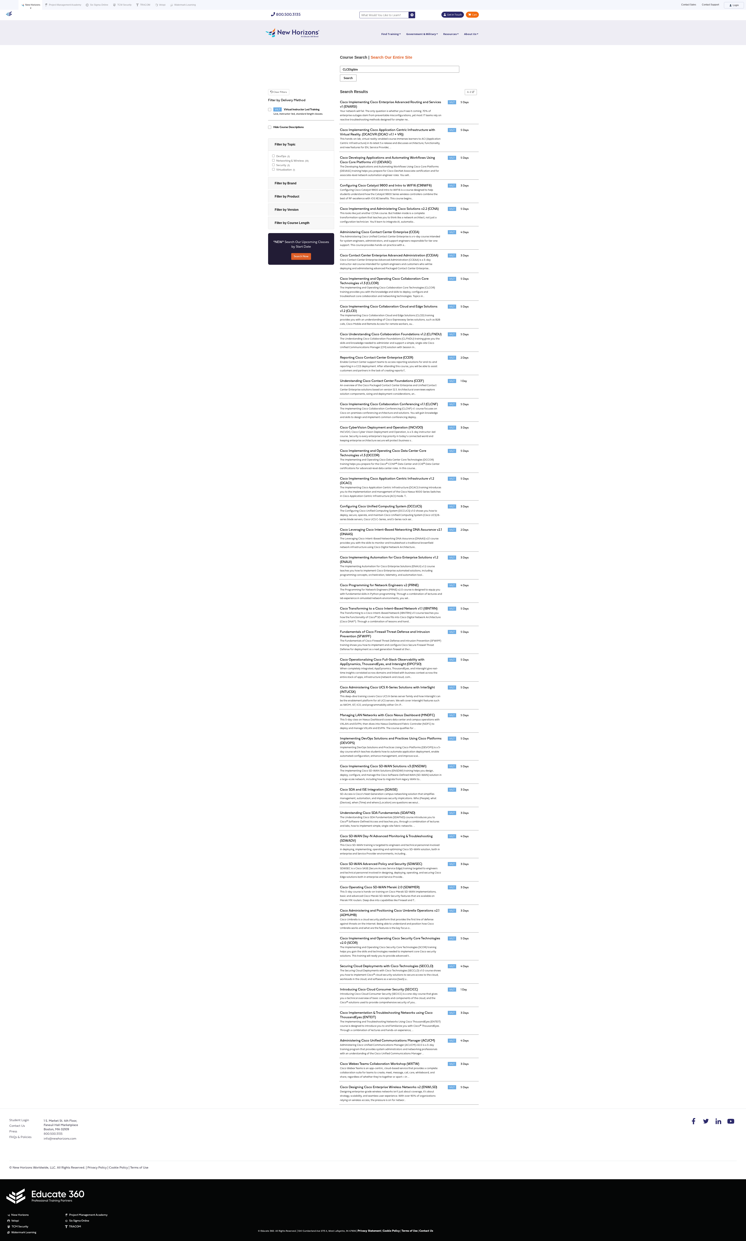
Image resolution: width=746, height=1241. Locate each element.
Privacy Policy (97, 1167)
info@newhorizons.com (60, 1138)
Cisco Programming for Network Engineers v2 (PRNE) (379, 585)
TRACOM (144, 4)
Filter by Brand (285, 183)
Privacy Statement (369, 1231)
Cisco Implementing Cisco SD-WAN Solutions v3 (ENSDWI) (383, 766)
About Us (470, 34)
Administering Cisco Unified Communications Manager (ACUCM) (387, 1040)
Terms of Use (139, 1167)
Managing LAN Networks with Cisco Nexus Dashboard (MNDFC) (387, 715)
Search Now (301, 256)
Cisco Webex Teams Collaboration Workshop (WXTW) (379, 1064)
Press (13, 1131)
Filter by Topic (285, 144)
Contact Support (710, 4)
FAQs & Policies (20, 1137)
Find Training (390, 34)
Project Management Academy (64, 4)
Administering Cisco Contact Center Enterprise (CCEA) (379, 232)
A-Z (469, 92)
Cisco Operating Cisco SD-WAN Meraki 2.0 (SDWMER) (380, 887)
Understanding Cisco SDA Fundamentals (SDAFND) (377, 813)
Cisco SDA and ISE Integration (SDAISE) (368, 789)
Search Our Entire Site (391, 57)
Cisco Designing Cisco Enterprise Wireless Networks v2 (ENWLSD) (388, 1087)
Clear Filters (280, 92)
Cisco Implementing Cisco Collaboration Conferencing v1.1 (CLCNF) (389, 404)
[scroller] (739, 1236)
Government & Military (421, 34)
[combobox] (384, 15)
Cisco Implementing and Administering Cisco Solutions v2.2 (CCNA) (389, 209)
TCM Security (124, 4)
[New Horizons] (292, 32)
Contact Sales (688, 4)
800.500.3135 (288, 15)
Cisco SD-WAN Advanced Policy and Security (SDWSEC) (381, 864)
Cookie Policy (118, 1167)
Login (735, 5)
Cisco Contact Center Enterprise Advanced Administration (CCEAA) (389, 255)
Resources (450, 34)
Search (348, 78)
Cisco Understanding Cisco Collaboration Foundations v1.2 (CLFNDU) (391, 334)
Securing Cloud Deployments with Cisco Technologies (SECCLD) (386, 966)
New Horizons (32, 4)
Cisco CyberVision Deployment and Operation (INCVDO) (381, 427)
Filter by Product (287, 196)
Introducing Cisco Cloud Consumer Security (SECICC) (379, 989)
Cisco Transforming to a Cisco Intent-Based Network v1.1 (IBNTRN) (388, 608)
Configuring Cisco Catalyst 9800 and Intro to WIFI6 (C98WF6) (386, 185)
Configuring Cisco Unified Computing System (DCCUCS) (381, 506)
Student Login (19, 1120)
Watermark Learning (185, 4)
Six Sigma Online (98, 4)
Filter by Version (287, 209)
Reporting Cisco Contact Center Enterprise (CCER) (376, 357)
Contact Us (17, 1126)
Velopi (162, 4)
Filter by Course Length (292, 223)
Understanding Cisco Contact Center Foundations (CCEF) (382, 381)
